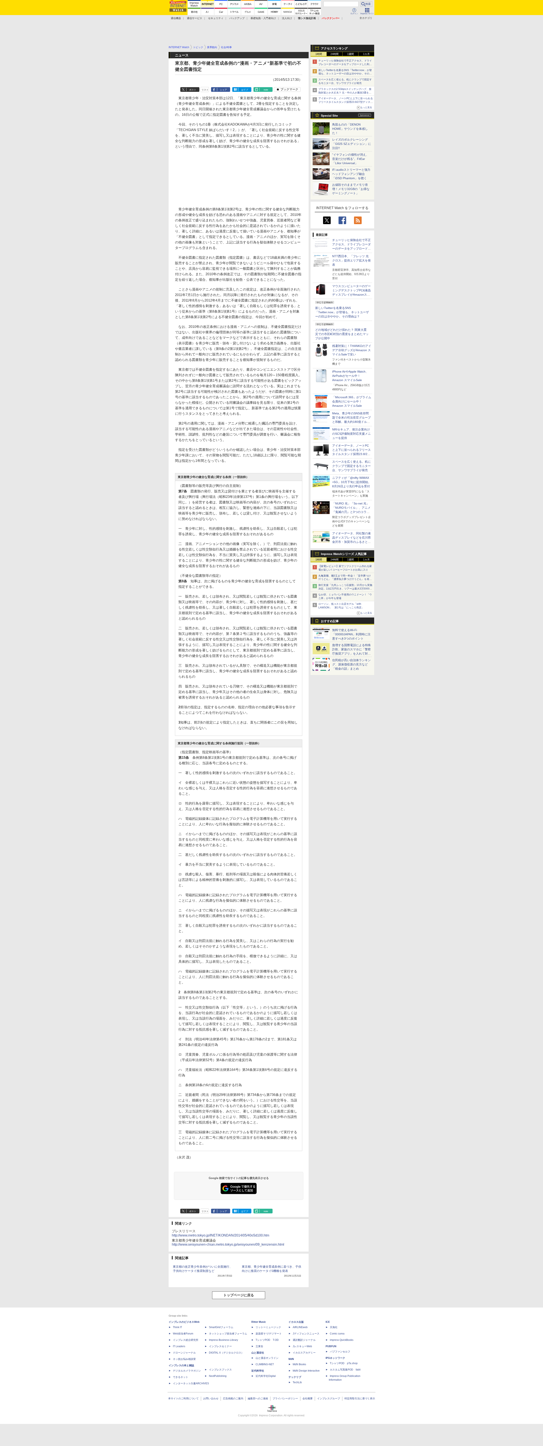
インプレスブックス (220, 1369)
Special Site (329, 115)
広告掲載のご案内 (233, 1398)
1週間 (350, 54)
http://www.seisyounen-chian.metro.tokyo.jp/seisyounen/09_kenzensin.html (228, 1244)
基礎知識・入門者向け (263, 18)
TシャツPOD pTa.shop (344, 1363)
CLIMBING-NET (265, 1364)
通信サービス (194, 18)
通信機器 (176, 18)
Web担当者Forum (183, 1333)
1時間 (318, 54)
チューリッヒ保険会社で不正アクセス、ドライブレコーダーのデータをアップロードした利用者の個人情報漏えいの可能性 (345, 64)
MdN (291, 1359)
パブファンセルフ (340, 1351)
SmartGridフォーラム (221, 1327)
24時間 (334, 54)
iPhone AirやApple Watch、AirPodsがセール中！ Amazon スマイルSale (350, 376)
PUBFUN (331, 1346)
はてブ (244, 89)
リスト (205, 89)
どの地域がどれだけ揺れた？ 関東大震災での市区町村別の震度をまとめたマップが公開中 (342, 334)
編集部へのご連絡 (258, 1398)
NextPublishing (218, 1376)
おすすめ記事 (330, 621)
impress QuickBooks (341, 1339)
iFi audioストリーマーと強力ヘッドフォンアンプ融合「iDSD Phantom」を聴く (351, 174)
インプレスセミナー (220, 1346)
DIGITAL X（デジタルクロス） (226, 1352)
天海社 (333, 1327)
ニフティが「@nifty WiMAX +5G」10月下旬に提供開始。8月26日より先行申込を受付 (351, 482)
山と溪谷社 (257, 1352)
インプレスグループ (328, 1398)
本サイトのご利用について (183, 1398)
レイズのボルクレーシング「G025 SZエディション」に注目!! (351, 144)
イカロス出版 (296, 1321)
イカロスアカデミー (304, 1352)
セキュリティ (215, 18)
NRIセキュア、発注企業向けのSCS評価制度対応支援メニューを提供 (351, 434)
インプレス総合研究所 (185, 1339)
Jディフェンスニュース (306, 1333)
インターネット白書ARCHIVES (191, 1383)
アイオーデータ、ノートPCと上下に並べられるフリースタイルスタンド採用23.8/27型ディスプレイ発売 (345, 102)
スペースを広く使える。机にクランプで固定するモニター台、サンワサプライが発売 (351, 466)
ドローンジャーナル (184, 1352)
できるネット (180, 1377)
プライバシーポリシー (285, 1398)
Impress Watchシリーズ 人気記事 (344, 554)
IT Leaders (179, 1346)
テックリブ (294, 1377)
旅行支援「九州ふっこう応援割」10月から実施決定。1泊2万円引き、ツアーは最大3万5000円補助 (345, 589)
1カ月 (366, 54)
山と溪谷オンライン (267, 1358)
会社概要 (307, 1398)
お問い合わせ (210, 1398)
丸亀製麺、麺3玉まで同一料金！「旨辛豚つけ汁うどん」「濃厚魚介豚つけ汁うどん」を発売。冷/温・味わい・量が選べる (344, 579)
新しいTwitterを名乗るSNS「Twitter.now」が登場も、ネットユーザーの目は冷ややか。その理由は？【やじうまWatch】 (345, 74)
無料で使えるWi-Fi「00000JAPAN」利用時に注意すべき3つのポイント (351, 634)
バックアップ (237, 18)
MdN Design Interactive (306, 1370)
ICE (328, 1321)
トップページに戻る (238, 1295)
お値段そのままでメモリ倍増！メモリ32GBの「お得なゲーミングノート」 (350, 189)
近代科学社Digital (266, 1376)
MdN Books (299, 1364)
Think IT (177, 1327)
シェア (223, 89)
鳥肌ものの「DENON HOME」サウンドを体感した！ (350, 129)
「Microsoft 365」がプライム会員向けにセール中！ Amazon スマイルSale (351, 401)
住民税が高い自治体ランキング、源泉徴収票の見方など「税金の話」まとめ (351, 664)
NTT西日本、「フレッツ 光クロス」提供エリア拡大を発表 (351, 260)
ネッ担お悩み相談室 (184, 1359)
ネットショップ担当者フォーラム (228, 1333)
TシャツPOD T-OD (267, 1339)
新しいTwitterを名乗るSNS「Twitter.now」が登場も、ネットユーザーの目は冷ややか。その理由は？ (342, 312)
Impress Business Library (223, 1339)
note (266, 89)
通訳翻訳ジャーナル (304, 1339)
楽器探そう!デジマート (269, 1333)
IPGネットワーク (335, 1358)
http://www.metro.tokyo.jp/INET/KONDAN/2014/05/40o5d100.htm (220, 1235)
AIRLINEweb (300, 1327)
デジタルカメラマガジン (187, 1370)
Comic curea (337, 1333)
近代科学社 (257, 1370)
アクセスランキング (334, 48)
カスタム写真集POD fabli (345, 1369)
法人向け (287, 18)
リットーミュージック (268, 1327)
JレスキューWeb (302, 1346)
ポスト (192, 89)
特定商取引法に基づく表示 (359, 1398)
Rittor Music (258, 1321)
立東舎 (259, 1346)
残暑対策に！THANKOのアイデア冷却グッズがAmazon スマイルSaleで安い (351, 350)
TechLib (297, 1382)
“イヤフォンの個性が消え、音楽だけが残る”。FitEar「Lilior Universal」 (350, 159)
